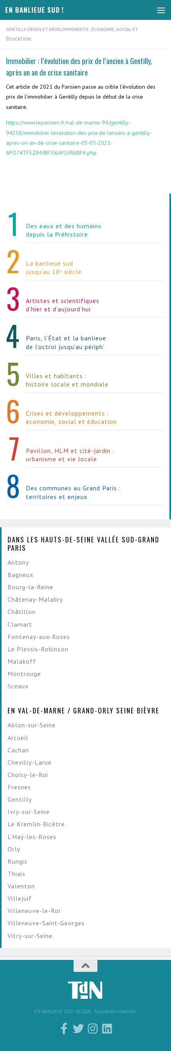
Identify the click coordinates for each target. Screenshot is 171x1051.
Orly (14, 849)
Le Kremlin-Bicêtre (36, 824)
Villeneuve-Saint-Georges (46, 923)
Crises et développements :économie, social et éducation (71, 417)
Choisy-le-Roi (28, 775)
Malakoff (22, 661)
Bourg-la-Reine (30, 587)
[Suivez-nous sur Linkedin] (107, 1028)
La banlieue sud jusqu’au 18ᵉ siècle (54, 267)
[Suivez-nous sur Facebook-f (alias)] (64, 1028)
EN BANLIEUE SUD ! (34, 10)
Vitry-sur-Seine (30, 936)
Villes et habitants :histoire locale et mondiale (67, 380)
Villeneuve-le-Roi (34, 911)
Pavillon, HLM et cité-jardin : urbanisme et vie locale (70, 455)
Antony (18, 562)
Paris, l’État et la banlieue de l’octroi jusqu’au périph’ (66, 342)
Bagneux (20, 575)
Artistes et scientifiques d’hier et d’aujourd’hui (62, 305)
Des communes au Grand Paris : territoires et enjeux (73, 492)
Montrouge (24, 674)
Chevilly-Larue (30, 762)
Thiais (16, 874)
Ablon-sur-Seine (32, 725)
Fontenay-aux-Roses (39, 637)
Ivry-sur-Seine (29, 812)
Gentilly (20, 799)
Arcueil (18, 738)
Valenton (21, 886)
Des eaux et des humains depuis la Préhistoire (63, 230)
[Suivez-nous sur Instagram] (92, 1028)
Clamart (20, 624)
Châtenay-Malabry (35, 599)
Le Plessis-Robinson (38, 649)
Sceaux (18, 686)
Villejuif (20, 898)
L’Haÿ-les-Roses (32, 837)
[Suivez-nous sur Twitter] (78, 1028)
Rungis (17, 861)
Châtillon (22, 612)
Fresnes (19, 787)
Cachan (18, 750)
